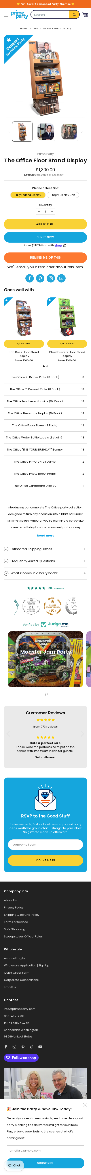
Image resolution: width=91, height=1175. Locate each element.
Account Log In (14, 958)
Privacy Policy (13, 907)
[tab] (44, 366)
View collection (45, 664)
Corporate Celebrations (21, 980)
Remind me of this (45, 257)
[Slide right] (81, 132)
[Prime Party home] (19, 14)
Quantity (45, 205)
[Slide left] (9, 132)
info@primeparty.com (20, 1009)
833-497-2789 (14, 1016)
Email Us (10, 987)
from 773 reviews (45, 726)
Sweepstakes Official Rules (23, 936)
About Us (10, 900)
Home (23, 28)
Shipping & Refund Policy (21, 915)
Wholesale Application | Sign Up (26, 965)
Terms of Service (16, 922)
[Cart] (85, 14)
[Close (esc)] (85, 1105)
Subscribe (45, 1163)
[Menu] (6, 14)
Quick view (23, 343)
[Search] (74, 14)
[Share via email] (61, 278)
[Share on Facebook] (29, 278)
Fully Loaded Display (28, 195)
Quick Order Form (16, 973)
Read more (45, 535)
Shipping (29, 175)
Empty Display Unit (63, 195)
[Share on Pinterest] (40, 278)
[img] (45, 720)
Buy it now (45, 237)
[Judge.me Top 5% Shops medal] (67, 606)
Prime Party (45, 154)
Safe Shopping (14, 929)
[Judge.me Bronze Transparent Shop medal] (45, 606)
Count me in (45, 860)
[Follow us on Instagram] (51, 278)
